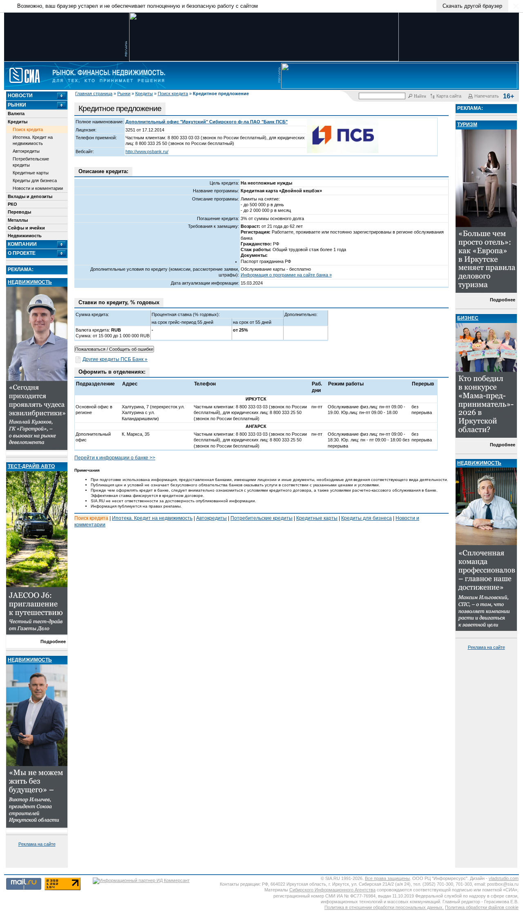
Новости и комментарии (38, 188)
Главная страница (93, 93)
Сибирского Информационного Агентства (332, 889)
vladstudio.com (504, 878)
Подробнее (53, 641)
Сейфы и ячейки (26, 227)
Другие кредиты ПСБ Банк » (115, 359)
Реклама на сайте (37, 844)
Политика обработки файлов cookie (482, 907)
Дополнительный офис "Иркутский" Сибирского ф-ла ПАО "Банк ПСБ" (206, 121)
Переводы (19, 211)
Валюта (16, 113)
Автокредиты (26, 151)
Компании (22, 244)
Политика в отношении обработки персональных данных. (384, 907)
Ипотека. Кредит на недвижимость (33, 140)
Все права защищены (387, 878)
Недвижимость (25, 235)
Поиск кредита (173, 93)
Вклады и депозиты (30, 196)
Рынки (123, 93)
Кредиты (144, 93)
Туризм (467, 124)
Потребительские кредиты (31, 161)
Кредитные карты (31, 172)
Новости (20, 95)
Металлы (18, 220)
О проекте (22, 253)
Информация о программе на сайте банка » (286, 274)
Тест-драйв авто (31, 466)
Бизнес (467, 318)
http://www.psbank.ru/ (146, 151)
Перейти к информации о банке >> (114, 458)
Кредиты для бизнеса (35, 180)
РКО (12, 204)
